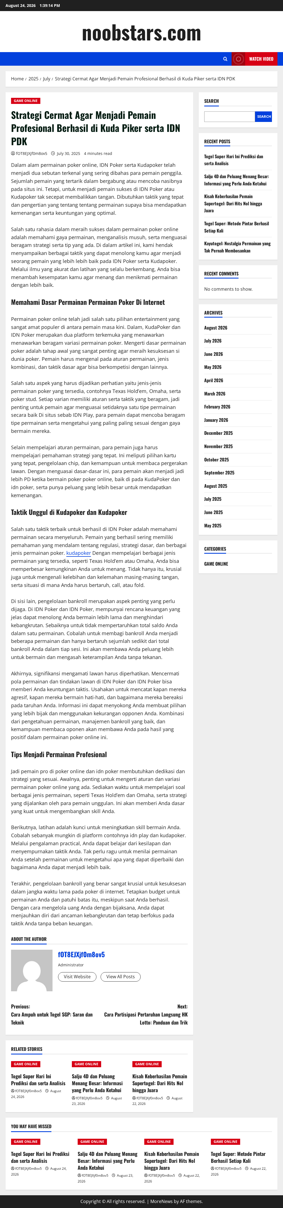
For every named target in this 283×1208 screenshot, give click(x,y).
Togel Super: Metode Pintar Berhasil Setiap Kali (238, 1157)
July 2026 (213, 340)
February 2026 (217, 406)
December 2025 (218, 433)
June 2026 (213, 354)
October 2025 (216, 459)
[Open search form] (225, 58)
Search (211, 101)
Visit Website (77, 977)
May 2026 (213, 367)
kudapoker (78, 553)
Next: (145, 1014)
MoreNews (161, 1201)
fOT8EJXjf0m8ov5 (31, 153)
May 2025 (212, 525)
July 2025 (212, 499)
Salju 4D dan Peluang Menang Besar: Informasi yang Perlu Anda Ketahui (97, 1083)
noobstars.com (141, 31)
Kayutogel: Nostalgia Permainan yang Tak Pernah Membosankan (237, 247)
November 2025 (218, 446)
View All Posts (120, 977)
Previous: (52, 1014)
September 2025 (219, 472)
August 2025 (215, 485)
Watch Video (261, 58)
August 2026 (215, 327)
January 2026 (216, 420)
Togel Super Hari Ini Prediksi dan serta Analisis (38, 1079)
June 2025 (213, 512)
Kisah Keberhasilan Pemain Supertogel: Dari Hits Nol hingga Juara (159, 1083)
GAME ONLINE (26, 100)
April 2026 (213, 380)
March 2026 (215, 393)
